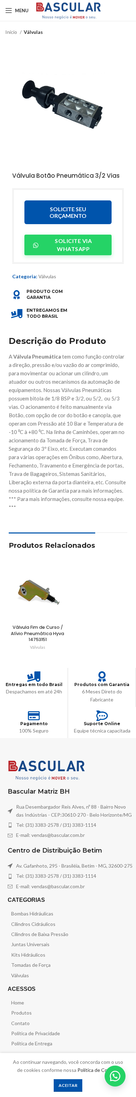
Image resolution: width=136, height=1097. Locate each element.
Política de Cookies (98, 1070)
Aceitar (68, 1085)
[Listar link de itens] (70, 825)
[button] (115, 1076)
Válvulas (33, 32)
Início (11, 32)
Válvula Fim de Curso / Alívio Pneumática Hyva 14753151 (37, 633)
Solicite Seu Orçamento (68, 212)
